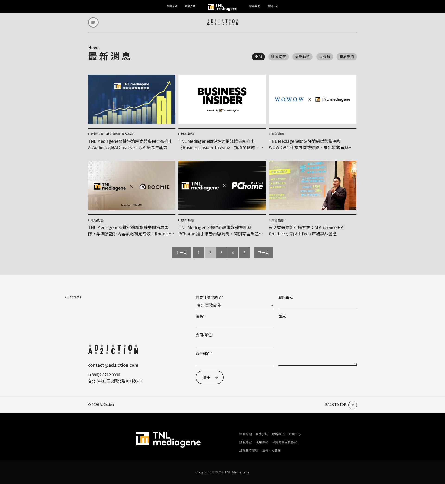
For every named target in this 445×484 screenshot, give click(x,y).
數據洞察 (278, 56)
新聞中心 (272, 6)
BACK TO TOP (335, 404)
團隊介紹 (190, 6)
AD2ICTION (222, 22)
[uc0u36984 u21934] (93, 22)
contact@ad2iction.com (113, 365)
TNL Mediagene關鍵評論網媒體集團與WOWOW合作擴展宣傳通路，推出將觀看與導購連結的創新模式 (311, 147)
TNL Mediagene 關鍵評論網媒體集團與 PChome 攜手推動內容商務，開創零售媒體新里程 (220, 233)
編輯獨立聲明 (248, 450)
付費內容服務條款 (284, 442)
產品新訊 (346, 56)
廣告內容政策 (271, 450)
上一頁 (181, 252)
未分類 (324, 56)
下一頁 (263, 252)
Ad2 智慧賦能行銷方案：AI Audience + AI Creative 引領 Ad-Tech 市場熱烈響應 (306, 230)
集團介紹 (172, 6)
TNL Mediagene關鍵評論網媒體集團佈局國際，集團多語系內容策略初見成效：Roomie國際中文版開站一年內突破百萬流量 (131, 233)
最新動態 (302, 56)
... (251, 249)
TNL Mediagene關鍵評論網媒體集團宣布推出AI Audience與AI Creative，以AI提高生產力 (130, 144)
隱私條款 (245, 442)
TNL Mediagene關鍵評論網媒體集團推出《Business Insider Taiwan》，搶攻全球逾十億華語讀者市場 (220, 147)
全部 (258, 56)
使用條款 (262, 442)
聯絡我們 (254, 6)
